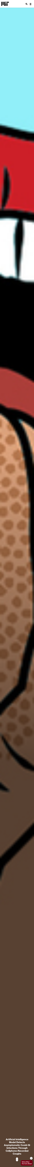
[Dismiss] (31, 1158)
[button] (30, 4)
